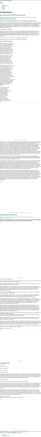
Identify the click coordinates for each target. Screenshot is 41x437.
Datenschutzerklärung (6, 435)
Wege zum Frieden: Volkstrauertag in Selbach (12, 15)
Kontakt (3, 9)
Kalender (3, 8)
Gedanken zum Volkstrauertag (8, 214)
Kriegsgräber (8, 18)
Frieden (31, 17)
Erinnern (28, 17)
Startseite (3, 4)
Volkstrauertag (13, 18)
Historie (3, 7)
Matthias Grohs (2, 17)
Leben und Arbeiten (5, 5)
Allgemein (7, 17)
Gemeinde (4, 6)
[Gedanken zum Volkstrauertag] (5, 217)
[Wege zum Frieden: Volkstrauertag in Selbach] (8, 19)
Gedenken (34, 17)
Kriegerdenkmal (2, 18)
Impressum (4, 434)
